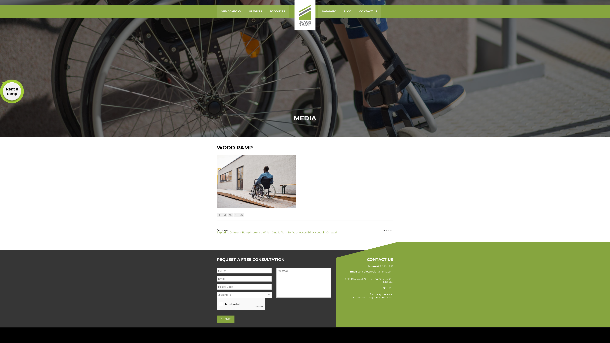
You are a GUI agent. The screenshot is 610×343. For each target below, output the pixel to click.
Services (255, 11)
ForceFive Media (384, 297)
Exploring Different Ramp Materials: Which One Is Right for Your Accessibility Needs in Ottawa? (277, 232)
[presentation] (241, 304)
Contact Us (368, 11)
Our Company (231, 11)
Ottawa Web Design (363, 297)
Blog (347, 11)
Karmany (329, 11)
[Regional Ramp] (305, 15)
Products (277, 11)
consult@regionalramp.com (375, 271)
